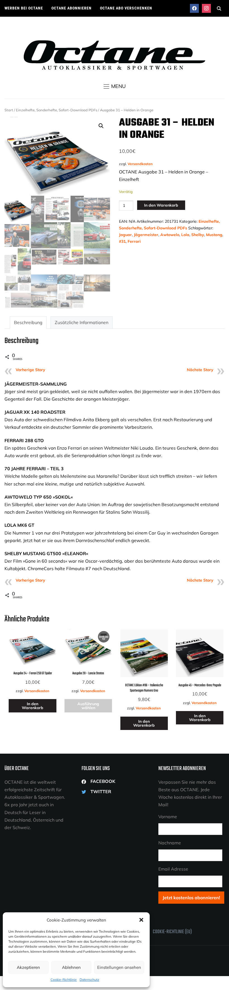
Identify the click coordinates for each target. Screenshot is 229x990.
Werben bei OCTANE (23, 8)
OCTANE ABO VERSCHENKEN (126, 8)
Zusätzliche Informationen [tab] (81, 322)
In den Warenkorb (161, 205)
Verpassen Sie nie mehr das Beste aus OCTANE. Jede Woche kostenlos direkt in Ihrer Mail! (190, 793)
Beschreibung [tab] (28, 322)
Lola (185, 234)
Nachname (169, 843)
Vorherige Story (30, 369)
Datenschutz (89, 979)
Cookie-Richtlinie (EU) (172, 932)
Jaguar (125, 234)
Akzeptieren (28, 967)
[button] (141, 920)
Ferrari (134, 241)
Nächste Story (200, 369)
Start (8, 110)
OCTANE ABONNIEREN (71, 8)
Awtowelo (169, 234)
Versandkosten (140, 163)
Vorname (167, 816)
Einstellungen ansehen (119, 967)
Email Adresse (173, 869)
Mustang (214, 234)
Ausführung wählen (88, 705)
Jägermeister (146, 234)
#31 (122, 241)
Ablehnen (71, 967)
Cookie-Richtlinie (64, 979)
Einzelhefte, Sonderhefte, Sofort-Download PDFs (56, 110)
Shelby (197, 234)
